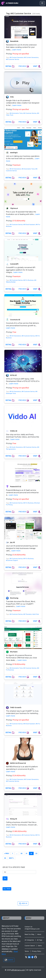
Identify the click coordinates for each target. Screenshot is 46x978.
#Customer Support (12, 560)
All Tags (39, 940)
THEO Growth (15, 707)
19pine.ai (14, 208)
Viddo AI (13, 431)
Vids (12, 97)
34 (5, 858)
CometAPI (14, 264)
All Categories (29, 940)
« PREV (6, 853)
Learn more (16, 50)
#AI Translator (27, 614)
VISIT (35, 66)
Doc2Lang (14, 598)
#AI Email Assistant (29, 224)
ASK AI (24, 903)
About (39, 934)
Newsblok (14, 41)
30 (21, 853)
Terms (27, 951)
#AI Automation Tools (16, 113)
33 (36, 853)
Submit (10, 960)
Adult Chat (35, 614)
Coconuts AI (15, 319)
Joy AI (12, 542)
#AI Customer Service (12, 59)
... (16, 853)
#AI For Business (28, 280)
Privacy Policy (36, 951)
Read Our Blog (29, 934)
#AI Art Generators (15, 169)
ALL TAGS (6, 889)
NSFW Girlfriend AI (18, 763)
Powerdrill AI (15, 486)
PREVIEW (22, 66)
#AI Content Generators (31, 57)
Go (5, 878)
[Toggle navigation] (42, 3)
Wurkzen (14, 652)
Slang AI (13, 819)
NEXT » (11, 858)
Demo (40, 945)
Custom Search (30, 945)
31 (26, 853)
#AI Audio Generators (16, 447)
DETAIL (9, 66)
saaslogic (14, 152)
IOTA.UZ (13, 375)
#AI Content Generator (16, 57)
